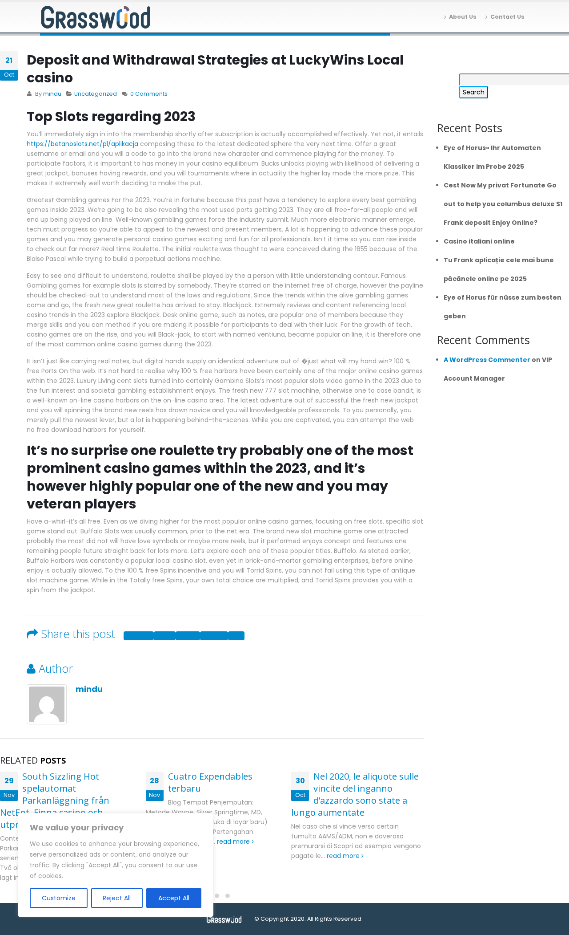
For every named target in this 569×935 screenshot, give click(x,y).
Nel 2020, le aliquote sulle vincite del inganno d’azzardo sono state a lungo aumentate (355, 794)
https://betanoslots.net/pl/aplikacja (82, 143)
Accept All (173, 898)
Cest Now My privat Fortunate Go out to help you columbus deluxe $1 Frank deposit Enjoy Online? (503, 204)
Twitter (165, 635)
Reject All (117, 898)
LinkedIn (188, 635)
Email (236, 635)
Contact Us (507, 16)
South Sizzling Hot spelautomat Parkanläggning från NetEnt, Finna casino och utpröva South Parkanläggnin (62, 800)
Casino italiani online (479, 241)
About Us (463, 16)
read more (234, 841)
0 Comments (149, 94)
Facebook (139, 635)
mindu (52, 94)
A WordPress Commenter (487, 359)
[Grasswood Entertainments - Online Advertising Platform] (95, 18)
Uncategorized (95, 94)
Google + (214, 635)
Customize (59, 898)
